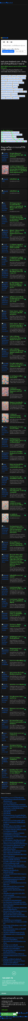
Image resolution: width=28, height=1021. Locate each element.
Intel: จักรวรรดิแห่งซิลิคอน (10, 939)
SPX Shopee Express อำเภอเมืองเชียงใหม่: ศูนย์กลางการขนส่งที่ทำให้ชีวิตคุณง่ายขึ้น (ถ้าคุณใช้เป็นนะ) (15, 817)
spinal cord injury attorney (12, 78)
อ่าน (14, 1014)
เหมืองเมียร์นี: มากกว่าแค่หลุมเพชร (12, 920)
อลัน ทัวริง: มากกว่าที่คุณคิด (10, 945)
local (16, 139)
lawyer (3, 83)
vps (2, 78)
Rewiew (15, 87)
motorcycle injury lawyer (15, 80)
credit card (9, 85)
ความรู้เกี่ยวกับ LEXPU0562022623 (12, 900)
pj (3, 141)
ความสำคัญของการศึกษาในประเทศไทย (13, 865)
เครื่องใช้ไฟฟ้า (7, 811)
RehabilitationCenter (7, 89)
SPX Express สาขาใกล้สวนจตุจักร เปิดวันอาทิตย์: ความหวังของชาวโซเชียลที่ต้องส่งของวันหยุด (14, 822)
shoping (23, 78)
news (21, 139)
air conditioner (7, 137)
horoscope (4, 76)
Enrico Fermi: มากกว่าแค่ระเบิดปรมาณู (13, 954)
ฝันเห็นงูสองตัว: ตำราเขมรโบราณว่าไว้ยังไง (14, 877)
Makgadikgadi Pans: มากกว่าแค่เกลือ (13, 938)
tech (21, 91)
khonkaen (9, 83)
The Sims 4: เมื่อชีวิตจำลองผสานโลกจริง (14, 932)
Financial (16, 91)
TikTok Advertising (6, 87)
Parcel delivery (18, 89)
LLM (10, 76)
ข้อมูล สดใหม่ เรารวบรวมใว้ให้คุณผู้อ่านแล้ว (12, 797)
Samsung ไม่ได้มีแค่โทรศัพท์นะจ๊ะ (12, 959)
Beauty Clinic (6, 132)
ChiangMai (15, 96)
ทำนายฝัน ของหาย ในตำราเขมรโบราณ (13, 946)
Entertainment (7, 135)
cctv (14, 137)
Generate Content (8, 51)
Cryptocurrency (21, 76)
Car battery (15, 132)
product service (10, 141)
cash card (15, 85)
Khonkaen (22, 96)
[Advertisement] (14, 22)
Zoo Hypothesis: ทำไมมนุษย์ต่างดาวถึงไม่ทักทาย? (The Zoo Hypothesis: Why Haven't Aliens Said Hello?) (15, 904)
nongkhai (4, 80)
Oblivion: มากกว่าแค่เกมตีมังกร (11, 948)
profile (19, 141)
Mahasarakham (5, 96)
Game (14, 76)
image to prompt (7, 139)
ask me (3, 2)
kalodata (15, 83)
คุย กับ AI (10, 2)
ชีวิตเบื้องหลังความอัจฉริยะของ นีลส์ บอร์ (14, 964)
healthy (21, 83)
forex (2, 85)
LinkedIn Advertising (7, 91)
